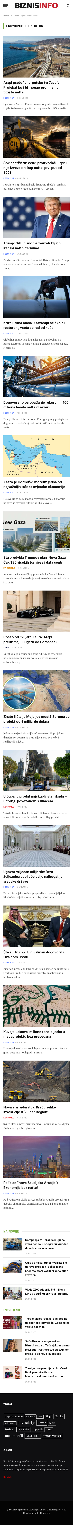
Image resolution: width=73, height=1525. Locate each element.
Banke (59, 1416)
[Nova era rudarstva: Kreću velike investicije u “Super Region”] (36, 1081)
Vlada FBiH (32, 1436)
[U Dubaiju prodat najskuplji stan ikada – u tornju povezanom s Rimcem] (36, 770)
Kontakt (8, 1477)
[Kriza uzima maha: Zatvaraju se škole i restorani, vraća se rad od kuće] (36, 297)
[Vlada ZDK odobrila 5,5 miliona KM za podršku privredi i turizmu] (12, 1293)
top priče (38, 1429)
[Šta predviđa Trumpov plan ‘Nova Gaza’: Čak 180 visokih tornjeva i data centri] (36, 532)
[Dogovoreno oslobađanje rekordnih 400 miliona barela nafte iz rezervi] (36, 376)
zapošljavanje (14, 1416)
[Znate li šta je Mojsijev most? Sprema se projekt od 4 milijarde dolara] (36, 691)
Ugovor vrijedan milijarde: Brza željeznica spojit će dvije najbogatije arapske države (32, 877)
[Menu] (5, 5)
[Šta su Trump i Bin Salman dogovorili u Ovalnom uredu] (36, 926)
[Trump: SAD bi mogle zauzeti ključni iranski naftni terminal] (36, 217)
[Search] (68, 5)
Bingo (48, 1416)
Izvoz (42, 1423)
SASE (49, 1429)
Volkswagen (10, 1423)
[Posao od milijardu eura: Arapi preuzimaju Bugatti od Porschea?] (36, 611)
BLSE (52, 1423)
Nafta (40, 1416)
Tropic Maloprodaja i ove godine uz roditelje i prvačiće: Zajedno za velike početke (47, 1323)
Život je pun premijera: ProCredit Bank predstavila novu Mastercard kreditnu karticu (47, 1372)
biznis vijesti (52, 1436)
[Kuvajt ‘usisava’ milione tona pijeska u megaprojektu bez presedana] (36, 1006)
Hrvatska (30, 1416)
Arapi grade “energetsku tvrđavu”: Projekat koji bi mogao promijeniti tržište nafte (31, 87)
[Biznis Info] (36, 5)
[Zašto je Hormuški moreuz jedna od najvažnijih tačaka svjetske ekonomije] (36, 456)
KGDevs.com (43, 1513)
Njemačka (24, 1429)
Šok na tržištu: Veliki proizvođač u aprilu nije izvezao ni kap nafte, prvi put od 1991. (35, 168)
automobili (14, 1435)
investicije (26, 1422)
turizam (10, 1429)
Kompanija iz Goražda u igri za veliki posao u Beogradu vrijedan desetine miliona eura (46, 1244)
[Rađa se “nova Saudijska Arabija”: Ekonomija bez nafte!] (36, 1157)
